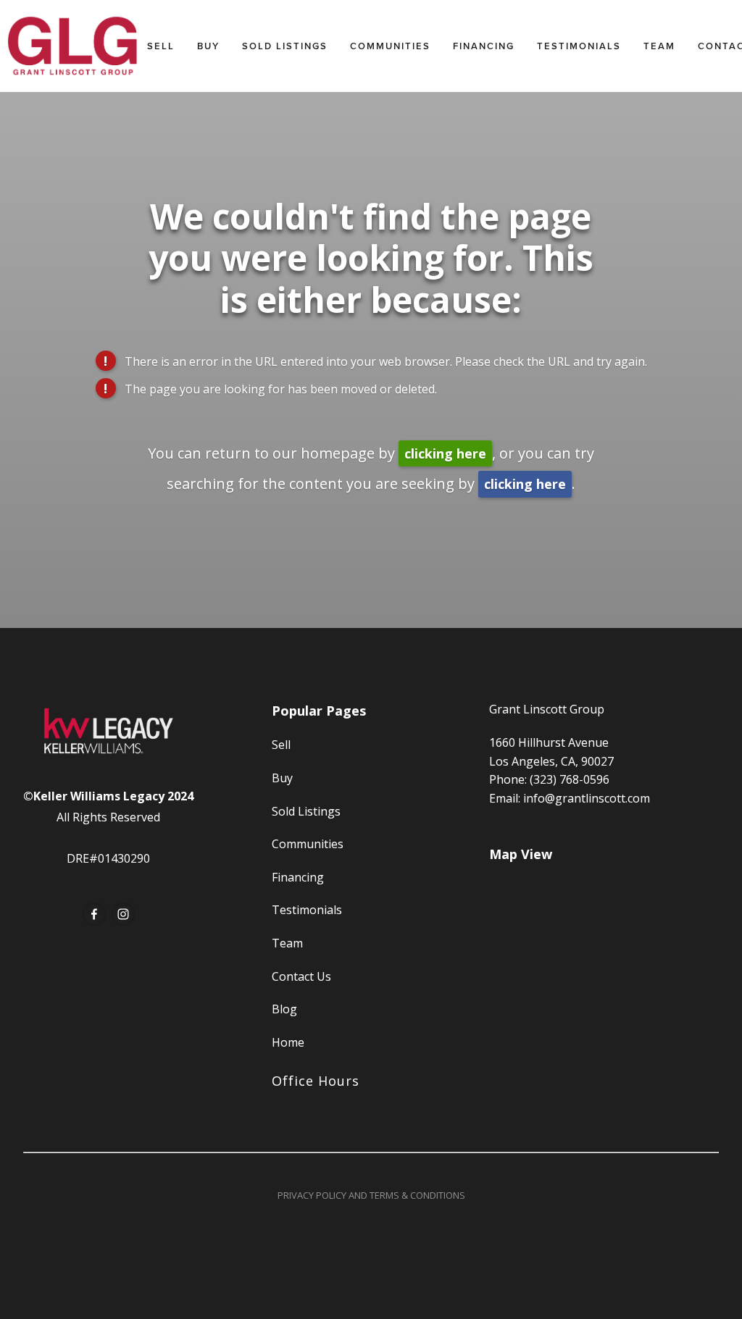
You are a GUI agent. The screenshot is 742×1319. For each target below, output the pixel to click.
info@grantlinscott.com (586, 798)
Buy (208, 46)
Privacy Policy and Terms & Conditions (371, 1195)
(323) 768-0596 (569, 779)
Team (659, 46)
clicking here (445, 453)
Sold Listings (285, 46)
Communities (390, 46)
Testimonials (579, 46)
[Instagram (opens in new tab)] (123, 914)
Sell (161, 46)
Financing (483, 46)
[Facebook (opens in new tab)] (94, 914)
